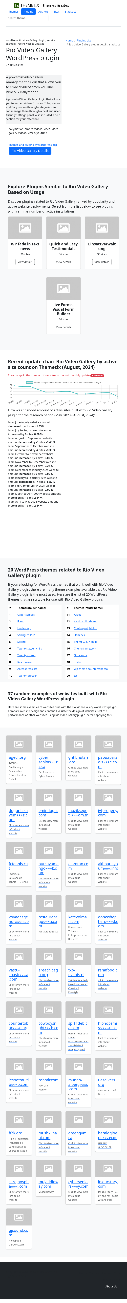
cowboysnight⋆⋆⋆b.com (48, 1028)
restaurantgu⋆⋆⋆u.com (48, 921)
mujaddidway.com (48, 1184)
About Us (111, 1286)
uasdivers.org (107, 1082)
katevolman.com (77, 919)
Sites (57, 11)
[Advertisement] (93, 76)
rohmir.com (49, 1080)
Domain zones (111, 1280)
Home (69, 40)
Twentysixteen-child (29, 648)
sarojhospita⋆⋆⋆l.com (19, 1184)
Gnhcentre (80, 655)
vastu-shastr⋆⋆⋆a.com (18, 974)
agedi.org (17, 757)
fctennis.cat (18, 866)
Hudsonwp (24, 628)
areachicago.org (48, 972)
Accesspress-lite (27, 669)
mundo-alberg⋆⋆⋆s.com (78, 1084)
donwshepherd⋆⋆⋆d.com (108, 921)
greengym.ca (77, 1135)
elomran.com (78, 866)
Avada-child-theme (85, 621)
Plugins (28, 11)
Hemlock (79, 635)
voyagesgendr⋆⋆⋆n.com (19, 921)
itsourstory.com (108, 1184)
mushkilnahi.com (48, 1135)
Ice (76, 675)
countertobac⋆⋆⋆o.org (19, 1025)
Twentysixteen (26, 655)
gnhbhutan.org (78, 759)
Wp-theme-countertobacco (91, 669)
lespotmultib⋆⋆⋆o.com (19, 1082)
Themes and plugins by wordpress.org (33, 145)
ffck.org (15, 1133)
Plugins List (84, 40)
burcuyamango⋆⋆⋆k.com (49, 868)
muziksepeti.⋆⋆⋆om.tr (78, 813)
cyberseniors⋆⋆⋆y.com (78, 1184)
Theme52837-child (85, 642)
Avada (78, 614)
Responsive (24, 662)
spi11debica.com (77, 1025)
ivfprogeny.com (108, 813)
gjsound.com (18, 1232)
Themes (14, 11)
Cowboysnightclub (85, 628)
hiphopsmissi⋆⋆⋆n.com (107, 1028)
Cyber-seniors (26, 614)
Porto (77, 662)
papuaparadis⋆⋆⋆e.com (107, 762)
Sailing (21, 642)
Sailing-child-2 (26, 635)
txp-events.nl (76, 972)
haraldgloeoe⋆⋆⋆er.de (107, 1135)
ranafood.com (107, 972)
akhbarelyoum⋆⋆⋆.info (108, 866)
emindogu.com (48, 813)
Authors (43, 11)
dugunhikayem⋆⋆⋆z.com (18, 815)
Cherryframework (85, 648)
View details (25, 262)
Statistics (70, 11)
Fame (20, 621)
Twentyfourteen (27, 675)
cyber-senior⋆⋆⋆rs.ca (48, 762)
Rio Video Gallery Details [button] (30, 150)
